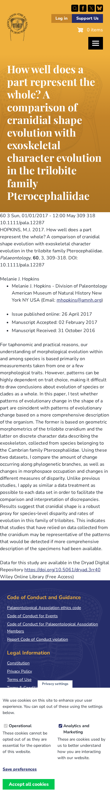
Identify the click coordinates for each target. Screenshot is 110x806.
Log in (61, 18)
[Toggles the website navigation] (95, 43)
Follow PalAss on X (91, 8)
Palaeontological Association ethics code (44, 608)
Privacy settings (55, 683)
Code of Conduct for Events (32, 616)
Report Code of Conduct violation (37, 639)
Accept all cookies (29, 784)
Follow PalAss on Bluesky (99, 8)
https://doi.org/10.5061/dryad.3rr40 (62, 570)
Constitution (18, 663)
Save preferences (20, 769)
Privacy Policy (19, 671)
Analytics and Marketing (76, 729)
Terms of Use (19, 679)
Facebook (83, 8)
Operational (20, 726)
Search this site (74, 8)
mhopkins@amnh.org (79, 300)
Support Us (87, 18)
